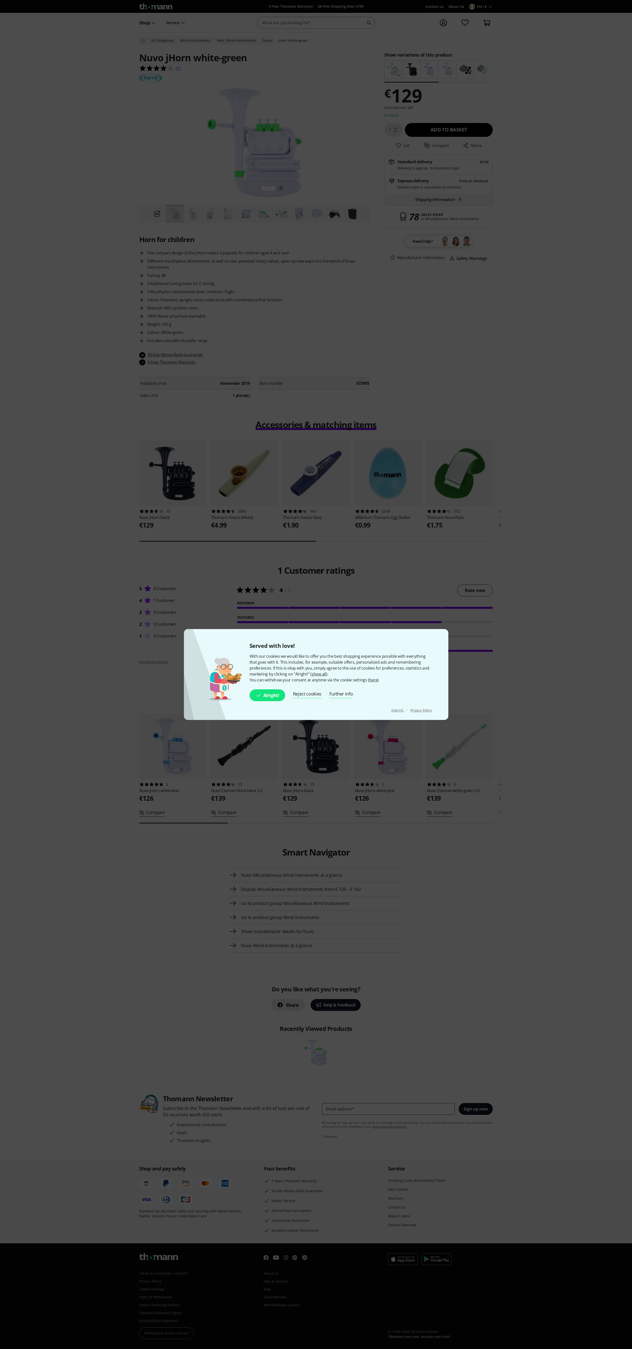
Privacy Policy (421, 710)
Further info (341, 694)
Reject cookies (307, 694)
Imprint (397, 710)
